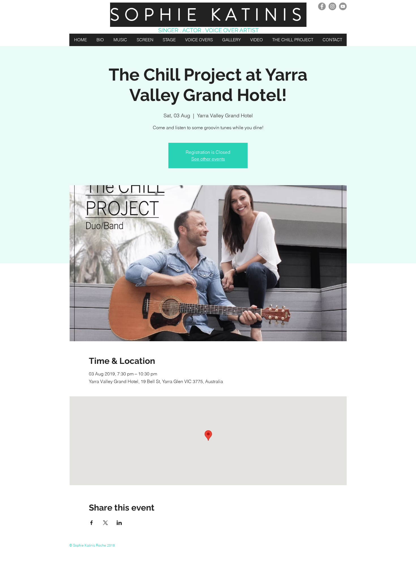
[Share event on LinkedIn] (119, 522)
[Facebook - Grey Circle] (322, 6)
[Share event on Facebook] (91, 522)
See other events (208, 159)
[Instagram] (332, 6)
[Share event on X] (105, 522)
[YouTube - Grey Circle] (343, 6)
